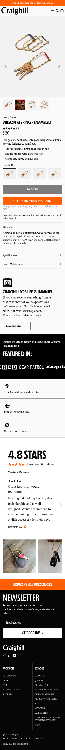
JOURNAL (40, 680)
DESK (5, 680)
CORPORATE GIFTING (46, 699)
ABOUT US (40, 676)
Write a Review (18, 472)
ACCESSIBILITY (11, 739)
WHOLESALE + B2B (44, 694)
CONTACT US (41, 685)
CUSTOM (39, 703)
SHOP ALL (8, 694)
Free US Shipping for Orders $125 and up (32, 2)
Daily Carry (9, 117)
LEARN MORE (13, 325)
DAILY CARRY (9, 676)
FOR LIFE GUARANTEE (46, 690)
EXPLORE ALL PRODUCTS (32, 584)
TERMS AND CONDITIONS (15, 744)
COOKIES (26, 739)
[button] (57, 11)
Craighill (14, 735)
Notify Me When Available (32, 200)
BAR (5, 685)
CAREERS (40, 708)
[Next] (60, 505)
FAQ (37, 725)
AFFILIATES (41, 713)
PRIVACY (38, 739)
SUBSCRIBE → (32, 633)
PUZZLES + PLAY (11, 690)
